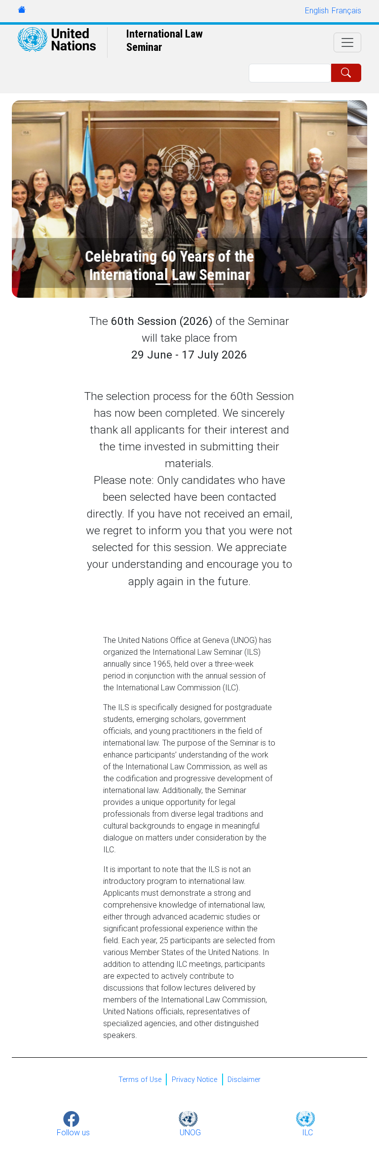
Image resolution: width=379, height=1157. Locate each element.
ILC (307, 1132)
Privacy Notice (194, 1080)
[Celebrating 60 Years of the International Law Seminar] (162, 284)
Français (346, 10)
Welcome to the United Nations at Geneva (22, 9)
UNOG (190, 1132)
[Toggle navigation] (347, 42)
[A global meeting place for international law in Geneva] (216, 284)
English (317, 10)
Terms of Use (139, 1080)
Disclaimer (244, 1080)
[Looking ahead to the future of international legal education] (180, 284)
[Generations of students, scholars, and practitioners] (198, 284)
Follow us (73, 1132)
